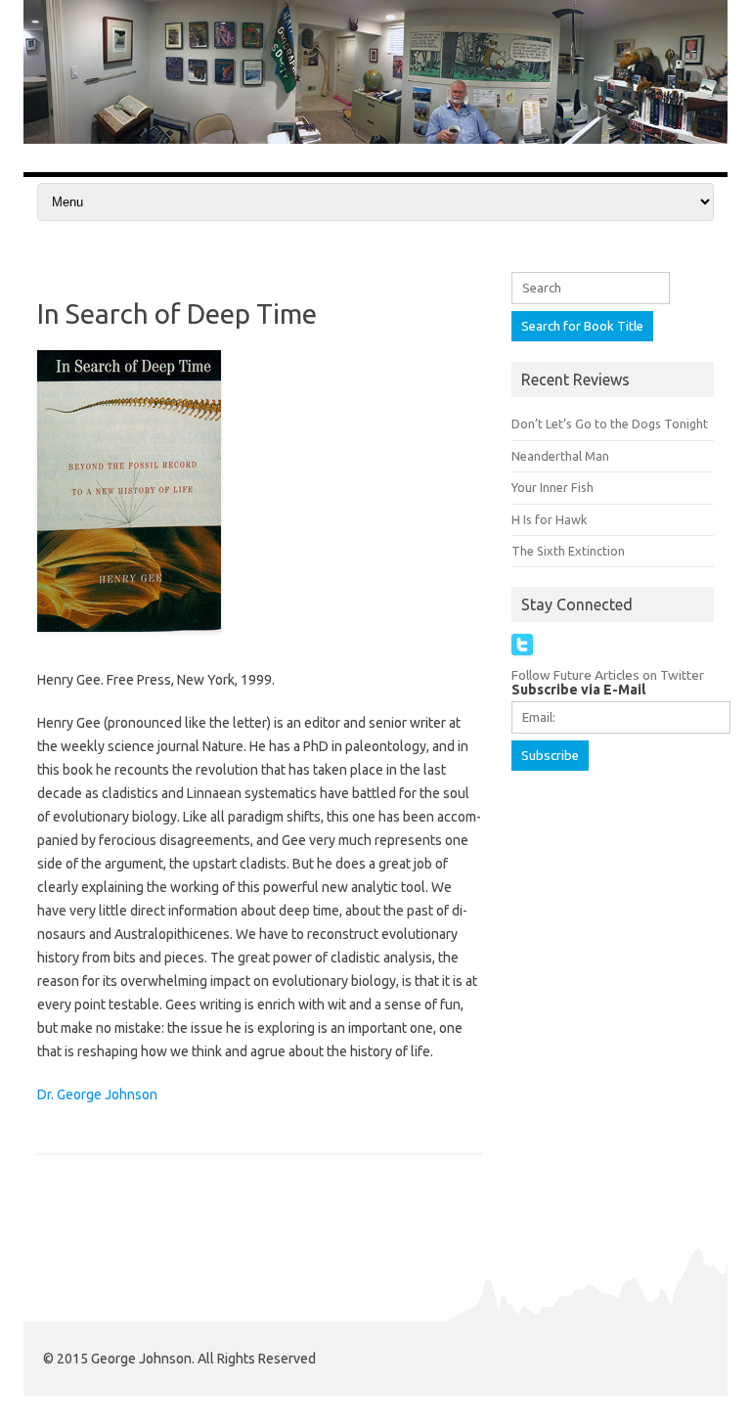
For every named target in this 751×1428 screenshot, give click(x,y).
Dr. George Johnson (97, 1094)
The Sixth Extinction (568, 551)
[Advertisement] (631, 895)
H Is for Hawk (549, 519)
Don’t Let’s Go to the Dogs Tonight (609, 423)
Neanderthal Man (560, 456)
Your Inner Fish (552, 487)
